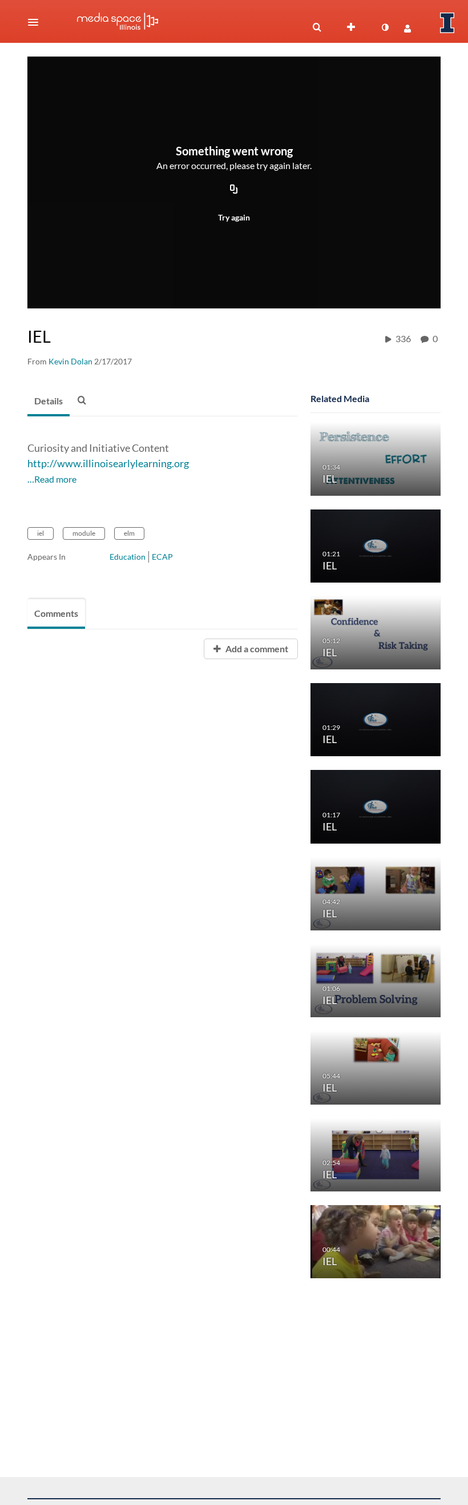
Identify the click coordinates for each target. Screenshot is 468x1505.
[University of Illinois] (447, 22)
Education (128, 556)
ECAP (162, 556)
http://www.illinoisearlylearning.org (108, 463)
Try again (234, 217)
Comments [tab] (56, 613)
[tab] (48, 401)
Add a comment (256, 648)
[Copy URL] (234, 190)
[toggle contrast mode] (384, 27)
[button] (36, 22)
